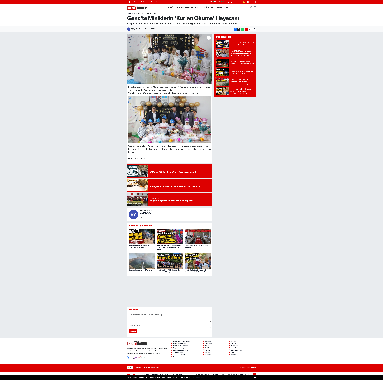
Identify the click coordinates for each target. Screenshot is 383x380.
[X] (132, 357)
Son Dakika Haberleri (180, 354)
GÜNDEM (180, 7)
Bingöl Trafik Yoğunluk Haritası (183, 348)
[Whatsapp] (143, 357)
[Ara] (251, 7)
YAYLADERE (209, 343)
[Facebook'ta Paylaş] (235, 29)
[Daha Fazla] (246, 29)
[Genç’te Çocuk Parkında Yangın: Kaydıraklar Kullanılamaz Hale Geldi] (170, 236)
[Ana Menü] (255, 7)
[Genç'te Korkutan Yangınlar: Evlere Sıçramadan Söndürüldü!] (142, 236)
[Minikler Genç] (169, 119)
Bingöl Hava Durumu (179, 343)
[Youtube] (139, 357)
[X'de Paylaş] (238, 29)
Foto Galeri (134, 2)
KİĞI (232, 352)
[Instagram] (135, 357)
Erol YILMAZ (145, 213)
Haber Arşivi (177, 357)
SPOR (213, 7)
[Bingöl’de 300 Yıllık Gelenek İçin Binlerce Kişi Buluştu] (170, 261)
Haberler (130, 13)
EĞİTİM (233, 348)
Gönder (133, 331)
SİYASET (198, 7)
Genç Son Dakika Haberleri (146, 13)
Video (145, 2)
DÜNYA (207, 352)
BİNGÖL (171, 7)
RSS (131, 367)
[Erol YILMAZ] (133, 214)
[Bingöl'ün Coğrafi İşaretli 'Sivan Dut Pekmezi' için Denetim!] (198, 261)
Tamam (254, 377)
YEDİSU (233, 354)
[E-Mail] (141, 217)
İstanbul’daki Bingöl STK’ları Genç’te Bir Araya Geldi (163, 374)
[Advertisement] (169, 291)
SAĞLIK (206, 7)
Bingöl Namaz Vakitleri (180, 345)
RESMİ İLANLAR (223, 7)
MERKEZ (208, 348)
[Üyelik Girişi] (254, 2)
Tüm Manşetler (178, 352)
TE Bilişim (253, 367)
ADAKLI (207, 350)
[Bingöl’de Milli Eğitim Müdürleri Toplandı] (198, 236)
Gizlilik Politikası (198, 377)
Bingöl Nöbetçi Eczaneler (181, 341)
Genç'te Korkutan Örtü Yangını (140, 270)
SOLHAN (208, 354)
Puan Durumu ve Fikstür (180, 350)
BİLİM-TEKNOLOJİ (236, 350)
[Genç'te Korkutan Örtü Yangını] (142, 261)
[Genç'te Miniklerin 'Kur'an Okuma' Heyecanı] (169, 59)
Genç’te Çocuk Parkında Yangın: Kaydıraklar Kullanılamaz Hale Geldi (169, 247)
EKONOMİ (189, 7)
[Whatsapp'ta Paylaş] (242, 29)
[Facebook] (128, 357)
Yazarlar (155, 2)
